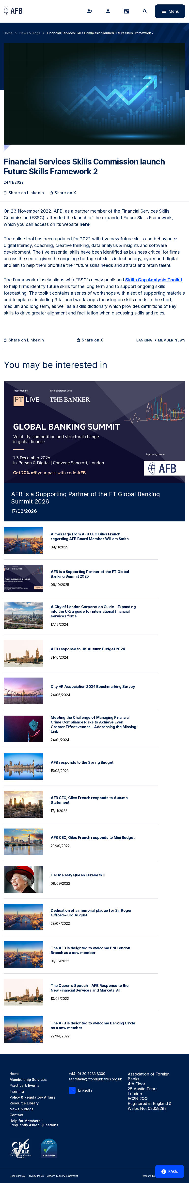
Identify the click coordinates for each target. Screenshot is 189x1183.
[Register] (90, 11)
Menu (167, 11)
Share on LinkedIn (26, 192)
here (84, 224)
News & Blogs (29, 33)
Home (8, 33)
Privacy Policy (36, 1175)
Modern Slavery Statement (62, 1175)
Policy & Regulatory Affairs (32, 1097)
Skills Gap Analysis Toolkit (153, 279)
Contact (16, 1115)
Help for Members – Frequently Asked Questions (34, 1123)
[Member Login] (109, 11)
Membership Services (28, 1079)
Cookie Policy (17, 1175)
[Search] (146, 11)
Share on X (65, 192)
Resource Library (24, 1103)
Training (17, 1091)
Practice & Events (25, 1085)
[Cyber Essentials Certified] (49, 1148)
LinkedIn (85, 1090)
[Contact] (127, 11)
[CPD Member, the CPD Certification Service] (20, 1148)
